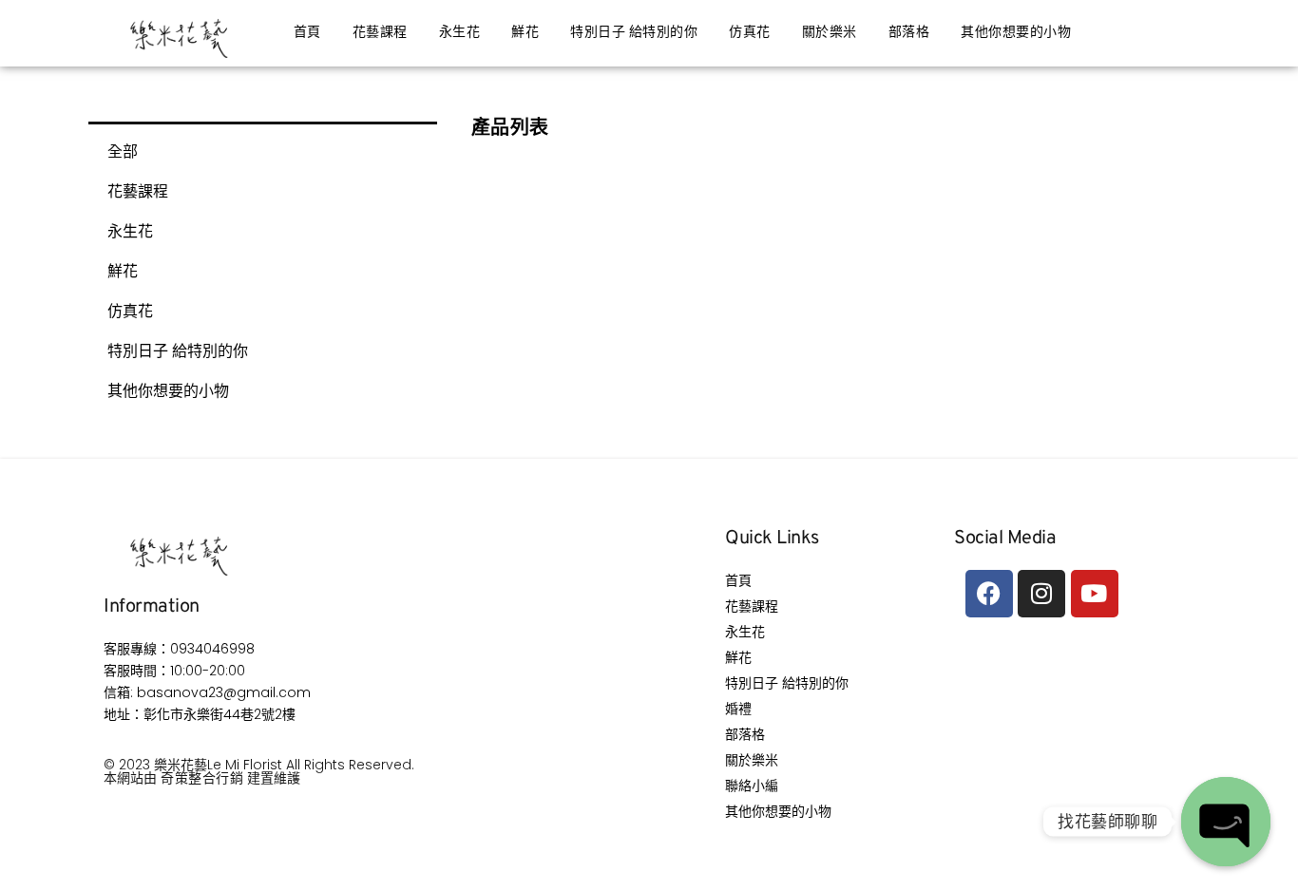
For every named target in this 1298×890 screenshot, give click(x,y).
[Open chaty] (1225, 821)
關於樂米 (829, 33)
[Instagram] (1041, 593)
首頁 (307, 33)
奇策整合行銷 (202, 777)
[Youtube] (1094, 593)
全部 (122, 151)
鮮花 (525, 33)
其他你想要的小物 (1016, 33)
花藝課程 (380, 33)
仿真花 (750, 33)
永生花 (460, 33)
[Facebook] (989, 593)
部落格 (909, 33)
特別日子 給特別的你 (633, 33)
